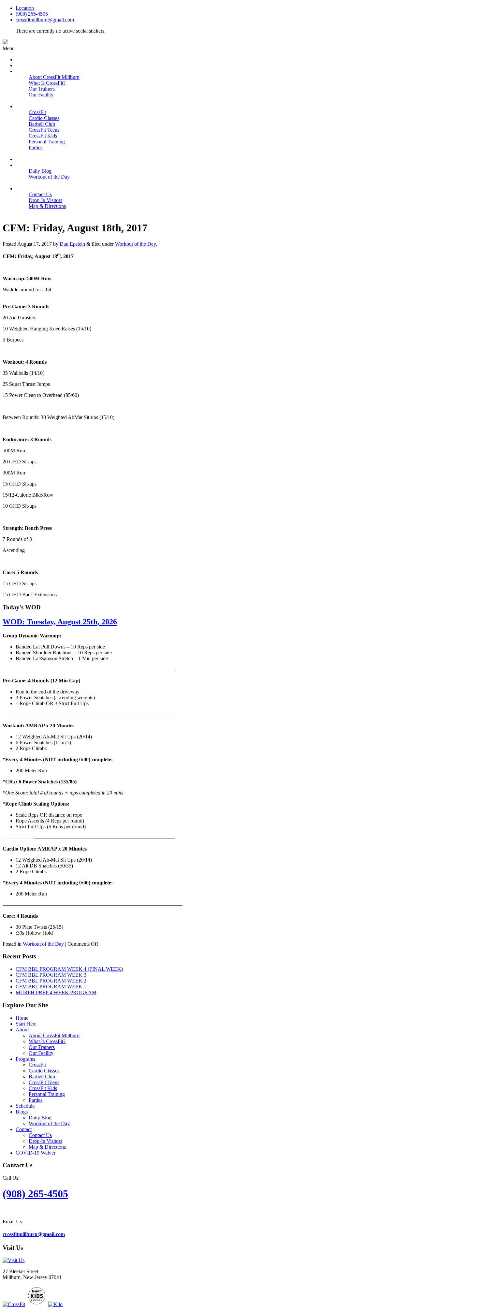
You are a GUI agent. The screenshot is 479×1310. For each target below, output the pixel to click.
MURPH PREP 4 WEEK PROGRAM (56, 992)
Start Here (26, 1023)
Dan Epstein (72, 244)
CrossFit (37, 1065)
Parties (35, 1100)
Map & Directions (47, 1147)
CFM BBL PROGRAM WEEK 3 (51, 975)
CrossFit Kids (43, 1088)
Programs (25, 1059)
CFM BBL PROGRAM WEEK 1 (51, 986)
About (22, 1029)
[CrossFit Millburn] (5, 42)
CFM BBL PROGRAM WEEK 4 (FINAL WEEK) (69, 969)
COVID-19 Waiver (35, 1153)
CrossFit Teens (44, 1082)
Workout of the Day (135, 244)
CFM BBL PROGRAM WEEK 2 (51, 980)
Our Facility (41, 1053)
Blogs (22, 1111)
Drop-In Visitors (45, 1141)
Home (22, 1018)
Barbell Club (42, 1076)
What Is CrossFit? (47, 1041)
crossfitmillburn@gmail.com (45, 19)
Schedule (25, 1106)
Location (25, 8)
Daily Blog (40, 1117)
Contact (24, 1129)
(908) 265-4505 (32, 14)
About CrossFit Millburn (54, 1035)
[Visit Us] (13, 1260)
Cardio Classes (44, 1070)
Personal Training (47, 1094)
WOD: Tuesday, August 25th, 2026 (60, 622)
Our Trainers (42, 1047)
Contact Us (40, 1135)
